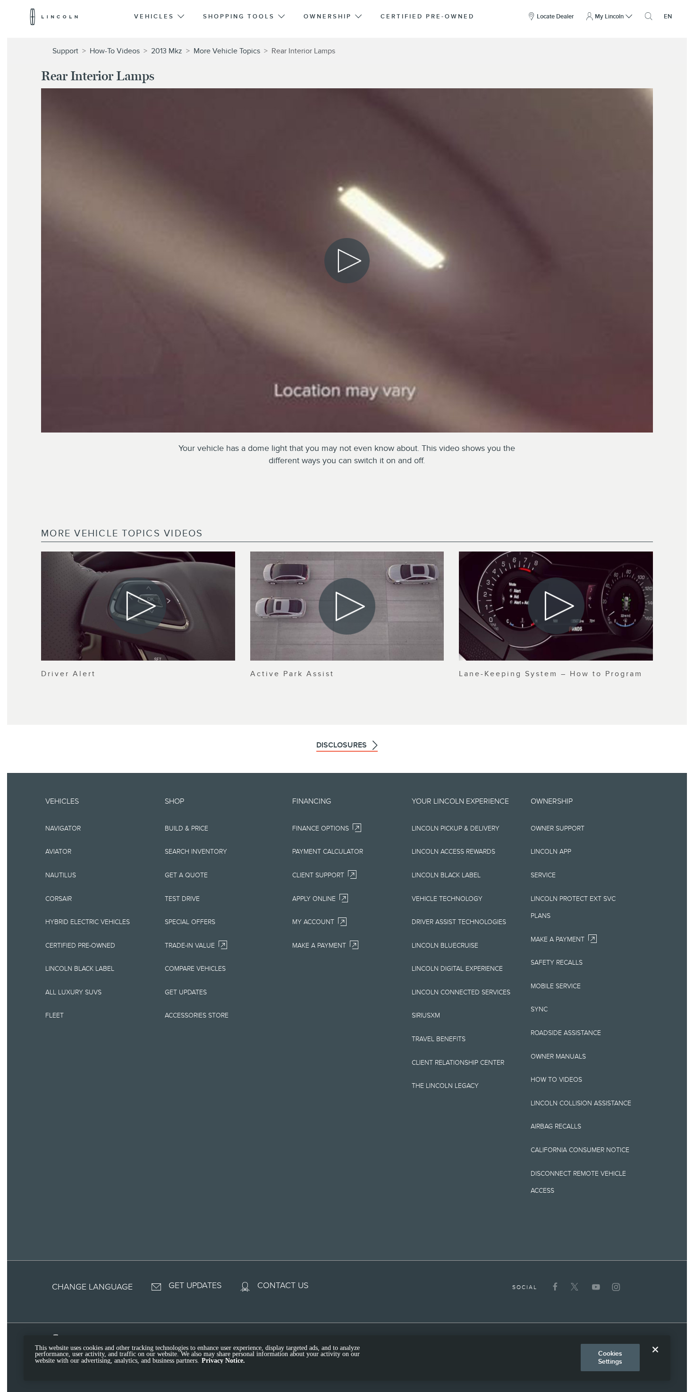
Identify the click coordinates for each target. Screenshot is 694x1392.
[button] (160, 16)
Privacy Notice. (223, 1360)
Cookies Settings (610, 1357)
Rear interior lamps (303, 51)
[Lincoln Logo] (54, 16)
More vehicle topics (227, 51)
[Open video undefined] (138, 606)
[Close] (655, 1357)
